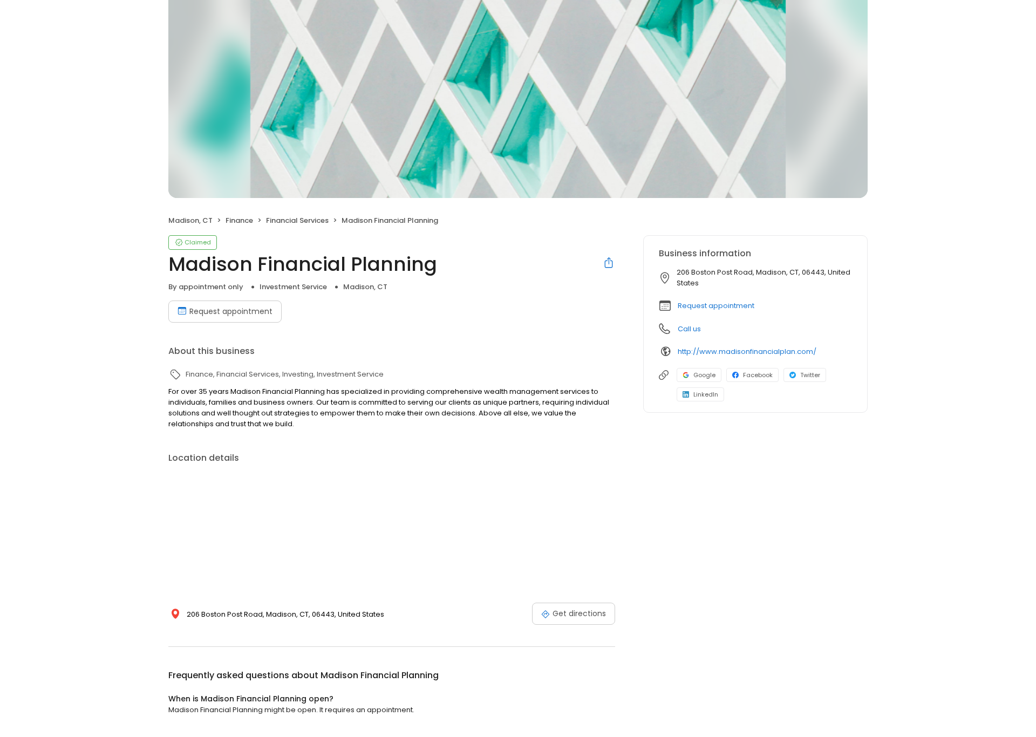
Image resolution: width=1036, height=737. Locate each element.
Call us (689, 329)
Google (704, 375)
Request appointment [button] (716, 306)
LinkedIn (705, 394)
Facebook (758, 375)
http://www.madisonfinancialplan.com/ (747, 351)
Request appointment (230, 311)
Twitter (810, 375)
